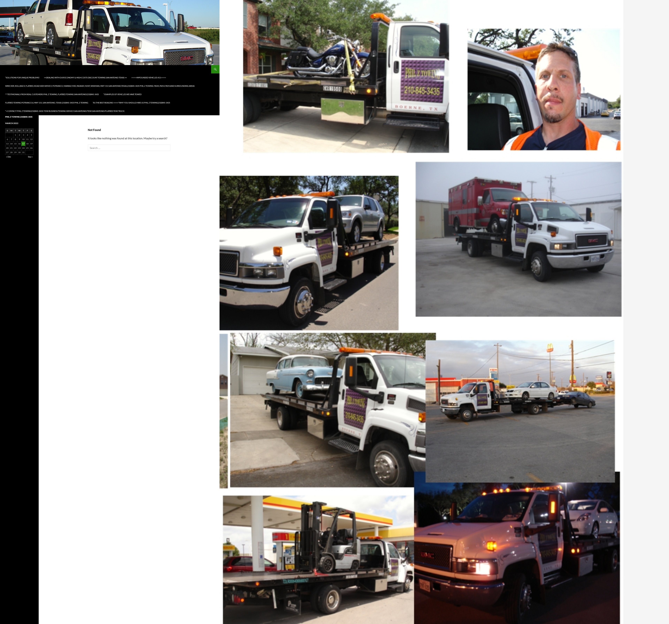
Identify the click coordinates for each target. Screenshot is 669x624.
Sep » (30, 156)
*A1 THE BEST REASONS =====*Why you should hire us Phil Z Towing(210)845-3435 (131, 103)
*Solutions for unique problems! (22, 77)
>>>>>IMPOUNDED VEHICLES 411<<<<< (148, 77)
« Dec (8, 156)
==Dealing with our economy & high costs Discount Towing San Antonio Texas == (85, 77)
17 (23, 143)
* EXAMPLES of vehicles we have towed (122, 94)
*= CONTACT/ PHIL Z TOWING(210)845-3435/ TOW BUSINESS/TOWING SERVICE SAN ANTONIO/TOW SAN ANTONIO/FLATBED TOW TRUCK (64, 111)
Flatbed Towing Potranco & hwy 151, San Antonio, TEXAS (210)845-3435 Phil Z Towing (46, 103)
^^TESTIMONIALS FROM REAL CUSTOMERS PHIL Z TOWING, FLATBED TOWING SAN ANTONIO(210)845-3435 (52, 94)
